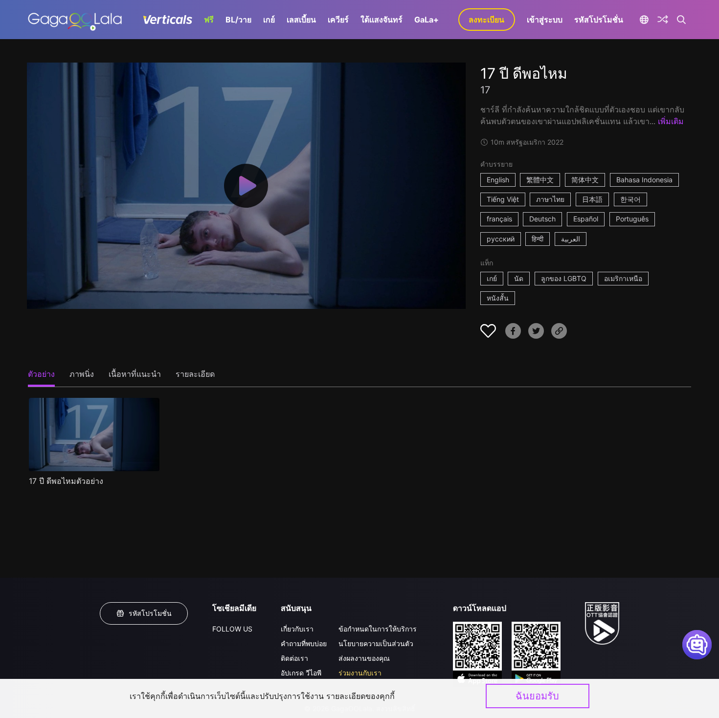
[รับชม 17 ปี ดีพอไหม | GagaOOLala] (74, 19)
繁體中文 (540, 179)
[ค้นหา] (681, 19)
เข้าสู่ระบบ (544, 19)
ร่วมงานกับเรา (360, 673)
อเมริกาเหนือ (623, 278)
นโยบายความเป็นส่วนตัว (375, 643)
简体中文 (585, 179)
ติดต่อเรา (294, 658)
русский (501, 239)
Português (632, 219)
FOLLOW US (232, 629)
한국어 (630, 199)
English (498, 179)
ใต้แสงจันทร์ (381, 19)
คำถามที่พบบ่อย (304, 643)
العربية (570, 239)
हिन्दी (537, 239)
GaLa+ (426, 19)
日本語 (592, 199)
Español (585, 219)
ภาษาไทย (550, 199)
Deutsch (542, 219)
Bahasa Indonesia (644, 179)
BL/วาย (238, 19)
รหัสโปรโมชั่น (598, 19)
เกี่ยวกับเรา (297, 629)
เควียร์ (338, 19)
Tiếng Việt (503, 199)
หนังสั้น (498, 298)
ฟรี (209, 19)
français (499, 219)
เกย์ (269, 19)
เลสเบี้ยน (301, 19)
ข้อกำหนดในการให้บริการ (377, 629)
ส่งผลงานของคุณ (364, 658)
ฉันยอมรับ (537, 696)
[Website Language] (644, 19)
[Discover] (662, 19)
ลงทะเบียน (486, 19)
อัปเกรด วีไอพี (301, 673)
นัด (518, 278)
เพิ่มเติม (671, 121)
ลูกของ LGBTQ (563, 278)
